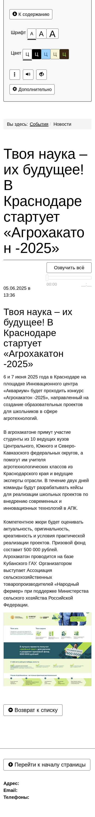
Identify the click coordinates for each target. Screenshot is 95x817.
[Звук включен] (28, 75)
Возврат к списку (35, 710)
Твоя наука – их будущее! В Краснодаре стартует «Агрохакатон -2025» (45, 201)
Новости (62, 124)
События (39, 124)
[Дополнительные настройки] (41, 75)
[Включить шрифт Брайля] (14, 75)
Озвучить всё (69, 267)
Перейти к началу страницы (49, 764)
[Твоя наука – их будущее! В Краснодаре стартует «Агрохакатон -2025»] (47, 649)
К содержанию (33, 14)
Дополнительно (34, 89)
